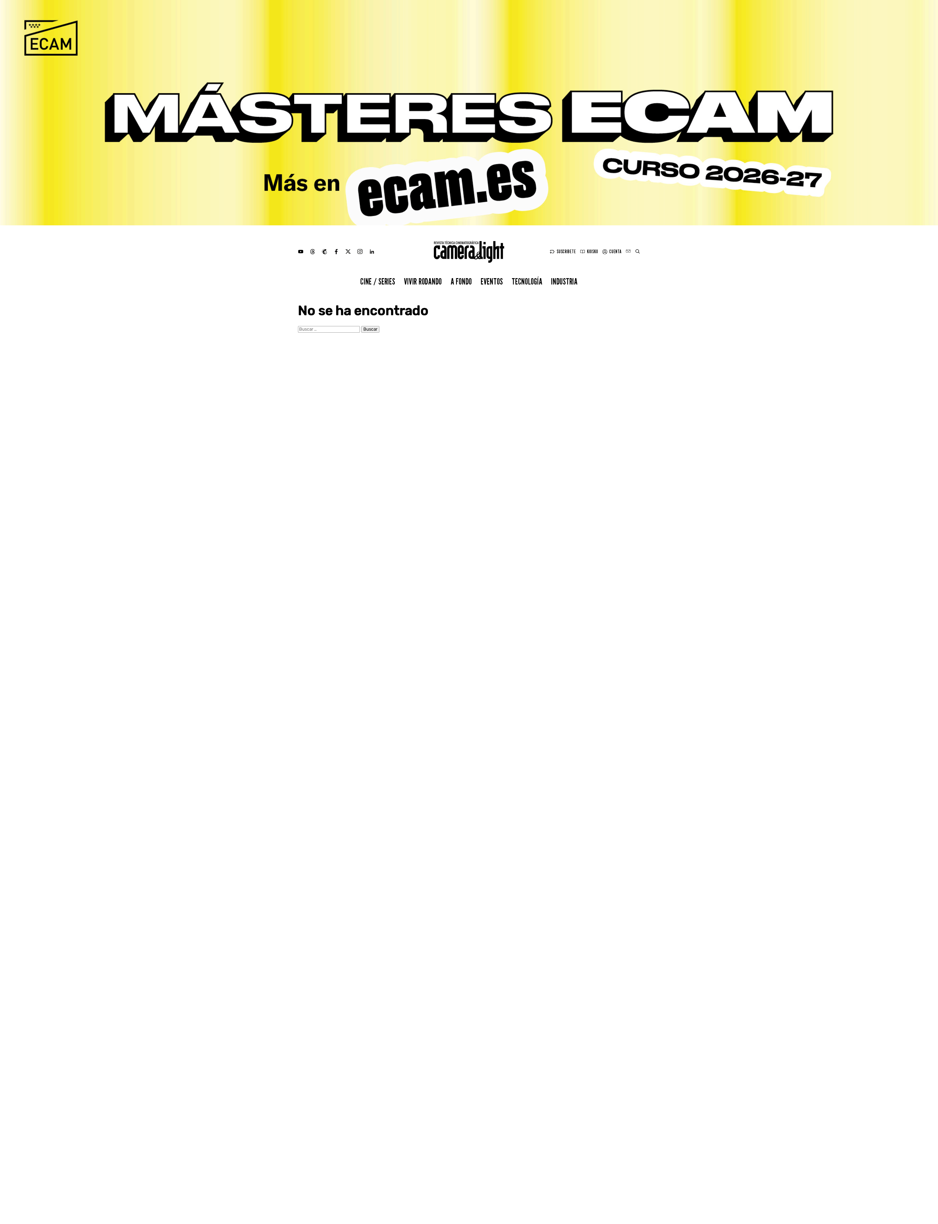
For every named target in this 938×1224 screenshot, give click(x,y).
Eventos (492, 281)
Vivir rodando (423, 281)
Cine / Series (377, 281)
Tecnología (527, 281)
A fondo (461, 281)
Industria (564, 281)
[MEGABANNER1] (469, 112)
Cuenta (615, 251)
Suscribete (566, 251)
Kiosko (592, 251)
